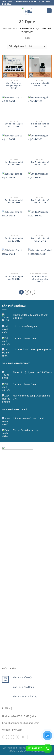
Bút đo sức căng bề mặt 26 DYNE (14, 239)
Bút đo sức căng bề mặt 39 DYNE (40, 163)
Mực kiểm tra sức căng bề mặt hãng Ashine (40, 279)
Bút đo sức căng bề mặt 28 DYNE (40, 201)
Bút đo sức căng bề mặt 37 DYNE (14, 201)
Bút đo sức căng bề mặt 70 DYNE (14, 125)
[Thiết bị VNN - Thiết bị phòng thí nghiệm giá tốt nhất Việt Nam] (27, 10)
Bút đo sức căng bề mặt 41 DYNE (14, 163)
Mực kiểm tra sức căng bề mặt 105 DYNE (14, 85)
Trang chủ (10, 28)
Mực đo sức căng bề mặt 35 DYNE (40, 84)
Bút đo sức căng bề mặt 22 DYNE (14, 277)
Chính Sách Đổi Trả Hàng (24, 696)
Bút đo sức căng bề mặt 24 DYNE (40, 239)
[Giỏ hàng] (49, 10)
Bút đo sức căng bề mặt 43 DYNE (40, 125)
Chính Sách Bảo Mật (21, 677)
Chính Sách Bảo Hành (22, 687)
